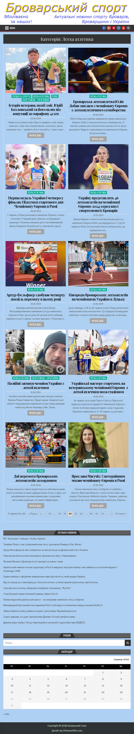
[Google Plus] (109, 28)
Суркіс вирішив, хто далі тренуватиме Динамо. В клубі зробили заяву (39, 616)
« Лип (6, 714)
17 (12, 692)
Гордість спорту (21, 96)
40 (96, 513)
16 (121, 685)
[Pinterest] (114, 28)
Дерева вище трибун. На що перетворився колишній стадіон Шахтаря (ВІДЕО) (44, 622)
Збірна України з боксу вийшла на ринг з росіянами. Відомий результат (40, 611)
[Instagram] (119, 28)
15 (103, 685)
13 (66, 685)
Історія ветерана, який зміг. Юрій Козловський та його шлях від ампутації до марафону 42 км (36, 109)
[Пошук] (128, 28)
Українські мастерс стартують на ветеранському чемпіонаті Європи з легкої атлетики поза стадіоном (98, 387)
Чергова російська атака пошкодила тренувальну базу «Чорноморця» (39, 555)
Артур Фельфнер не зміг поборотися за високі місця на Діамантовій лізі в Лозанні (45, 550)
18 (59, 513)
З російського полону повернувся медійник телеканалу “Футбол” (37, 588)
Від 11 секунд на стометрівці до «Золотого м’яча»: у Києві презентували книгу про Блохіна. (50, 582)
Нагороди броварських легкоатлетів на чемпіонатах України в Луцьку (98, 296)
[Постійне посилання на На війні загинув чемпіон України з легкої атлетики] (36, 352)
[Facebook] (104, 28)
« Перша (32, 513)
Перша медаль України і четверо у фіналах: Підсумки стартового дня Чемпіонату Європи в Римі (35, 202)
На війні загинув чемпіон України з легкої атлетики (36, 385)
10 (50, 513)
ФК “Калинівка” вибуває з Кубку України (24, 538)
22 (81, 513)
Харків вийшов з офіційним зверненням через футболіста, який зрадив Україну (44, 576)
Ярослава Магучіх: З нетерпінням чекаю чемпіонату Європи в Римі (98, 478)
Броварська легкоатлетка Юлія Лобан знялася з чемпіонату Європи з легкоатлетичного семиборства (98, 105)
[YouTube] (123, 28)
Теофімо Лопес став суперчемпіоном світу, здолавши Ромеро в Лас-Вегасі (42, 544)
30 (91, 513)
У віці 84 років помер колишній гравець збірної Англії (30, 594)
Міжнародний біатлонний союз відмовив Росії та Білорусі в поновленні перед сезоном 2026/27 (53, 605)
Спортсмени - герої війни (36, 99)
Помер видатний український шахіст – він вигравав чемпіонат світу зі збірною (43, 599)
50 (102, 513)
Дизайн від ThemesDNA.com (67, 730)
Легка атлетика (41, 96)
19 (65, 513)
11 (30, 685)
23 (121, 692)
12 (48, 685)
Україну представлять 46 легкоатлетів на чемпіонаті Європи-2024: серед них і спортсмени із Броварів (98, 204)
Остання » (120, 513)
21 (76, 513)
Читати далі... (35, 135)
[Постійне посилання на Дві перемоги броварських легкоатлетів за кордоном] (36, 445)
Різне (55, 96)
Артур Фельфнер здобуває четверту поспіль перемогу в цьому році (35, 296)
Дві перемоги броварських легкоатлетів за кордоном (36, 478)
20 (66, 692)
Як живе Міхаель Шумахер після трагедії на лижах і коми (33, 561)
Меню (12, 28)
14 (85, 685)
